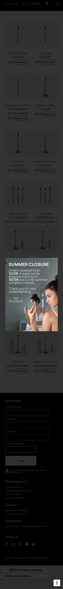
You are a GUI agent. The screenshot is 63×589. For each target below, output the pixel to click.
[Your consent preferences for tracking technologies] (57, 583)
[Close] (6, 262)
